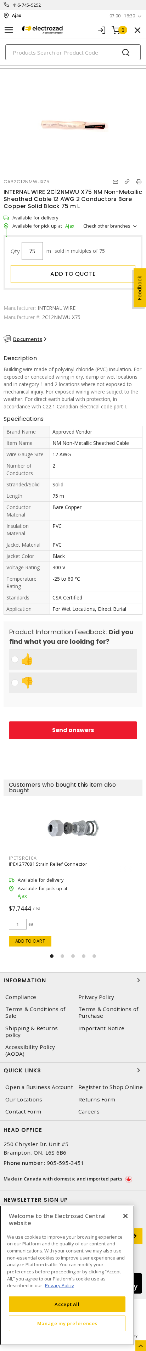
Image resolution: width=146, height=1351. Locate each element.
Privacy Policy (96, 997)
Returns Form (96, 1099)
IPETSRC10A (23, 858)
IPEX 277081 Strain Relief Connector (48, 864)
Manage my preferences (67, 1323)
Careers (89, 1111)
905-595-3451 (65, 1162)
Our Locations (23, 1099)
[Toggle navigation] (9, 30)
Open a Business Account (39, 1087)
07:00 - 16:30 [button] (122, 16)
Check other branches (106, 226)
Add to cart (30, 941)
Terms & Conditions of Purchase (108, 1012)
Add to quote (73, 274)
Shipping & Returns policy (31, 1031)
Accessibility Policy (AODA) (30, 1050)
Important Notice (101, 1028)
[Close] (125, 1216)
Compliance (20, 997)
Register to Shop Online (110, 1087)
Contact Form (23, 1111)
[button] (52, 956)
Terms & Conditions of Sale (35, 1012)
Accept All (67, 1304)
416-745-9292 (26, 5)
